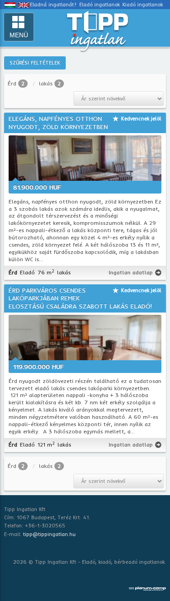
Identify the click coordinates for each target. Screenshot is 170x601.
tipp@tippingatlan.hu (49, 534)
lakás (46, 83)
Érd (12, 83)
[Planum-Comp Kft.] (147, 587)
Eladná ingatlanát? (53, 4)
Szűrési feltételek (35, 63)
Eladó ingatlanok (99, 4)
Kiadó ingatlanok (142, 4)
